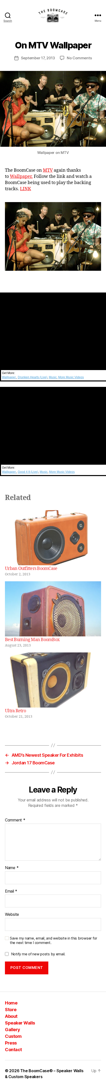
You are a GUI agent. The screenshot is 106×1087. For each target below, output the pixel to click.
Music (53, 377)
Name (11, 868)
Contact (13, 1049)
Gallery (12, 1029)
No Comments (79, 58)
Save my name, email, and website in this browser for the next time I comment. (53, 940)
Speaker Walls (20, 1022)
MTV (48, 170)
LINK (25, 189)
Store (11, 1009)
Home (11, 1002)
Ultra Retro (15, 711)
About (11, 1016)
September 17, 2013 (38, 58)
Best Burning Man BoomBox (32, 640)
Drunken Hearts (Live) (32, 377)
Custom (13, 1036)
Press (11, 1042)
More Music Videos (71, 377)
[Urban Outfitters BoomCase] (53, 537)
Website (12, 914)
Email (11, 891)
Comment (15, 820)
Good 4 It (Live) (28, 472)
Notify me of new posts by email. (38, 954)
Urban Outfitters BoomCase (31, 568)
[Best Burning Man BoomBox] (53, 608)
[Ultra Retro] (53, 680)
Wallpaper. (21, 176)
